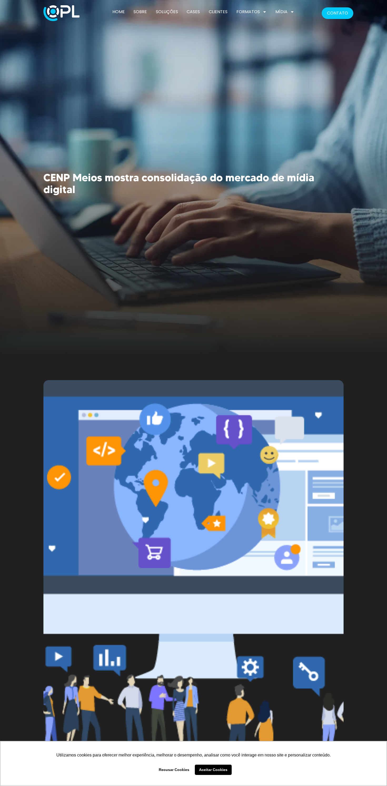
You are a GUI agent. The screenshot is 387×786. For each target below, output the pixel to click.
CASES (193, 12)
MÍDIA (281, 12)
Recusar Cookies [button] (174, 770)
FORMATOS (248, 12)
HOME (118, 12)
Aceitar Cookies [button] (213, 770)
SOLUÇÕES (167, 12)
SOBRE (140, 12)
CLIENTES (218, 12)
